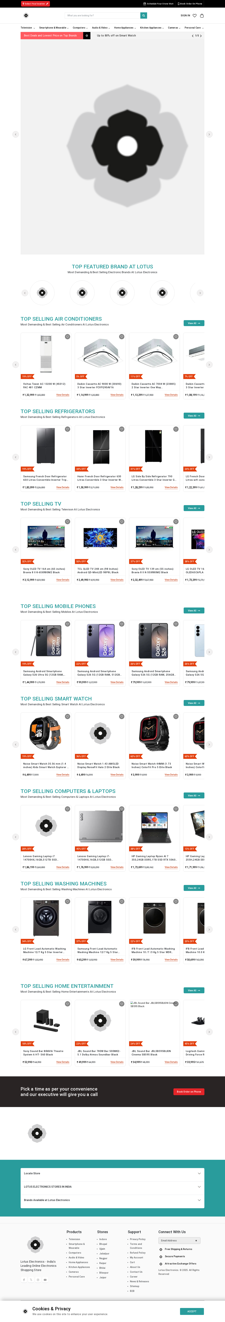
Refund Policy (137, 1252)
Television (74, 1239)
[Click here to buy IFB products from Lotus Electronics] (122, 292)
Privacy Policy (138, 1239)
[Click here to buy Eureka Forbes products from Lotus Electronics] (82, 292)
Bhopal (103, 1244)
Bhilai (102, 1268)
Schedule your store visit (160, 3)
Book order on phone (191, 3)
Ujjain (102, 1248)
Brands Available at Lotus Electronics (47, 1200)
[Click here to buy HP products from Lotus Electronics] (42, 292)
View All (192, 323)
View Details (62, 395)
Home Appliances (78, 1262)
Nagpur (103, 1258)
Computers (75, 1252)
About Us (135, 1267)
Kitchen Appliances (79, 1267)
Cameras (74, 1272)
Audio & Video (76, 1257)
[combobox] (106, 15)
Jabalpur (104, 1253)
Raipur (103, 1263)
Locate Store (32, 1173)
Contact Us (136, 1272)
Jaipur (103, 1277)
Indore (103, 1239)
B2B (132, 1291)
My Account (136, 1257)
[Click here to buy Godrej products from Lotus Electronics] (162, 292)
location (35, 4)
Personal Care (77, 1276)
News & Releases (139, 1281)
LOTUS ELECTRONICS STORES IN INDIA (48, 1186)
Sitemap (134, 1286)
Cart (132, 1262)
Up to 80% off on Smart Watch (116, 35)
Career (134, 1276)
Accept (192, 1311)
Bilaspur (104, 1272)
